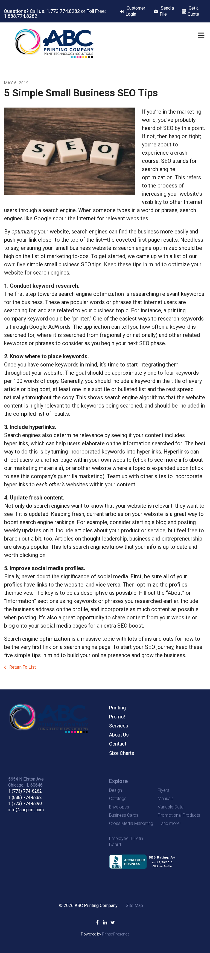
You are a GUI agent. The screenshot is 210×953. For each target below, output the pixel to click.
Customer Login (135, 11)
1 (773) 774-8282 (25, 791)
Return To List (22, 667)
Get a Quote (193, 11)
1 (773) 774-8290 (25, 803)
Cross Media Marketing (131, 823)
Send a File (167, 11)
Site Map (134, 905)
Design (115, 790)
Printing (117, 708)
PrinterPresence (115, 934)
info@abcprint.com (26, 809)
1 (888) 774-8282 (25, 797)
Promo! (117, 717)
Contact (117, 744)
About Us (119, 735)
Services (118, 726)
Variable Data (170, 807)
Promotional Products (179, 815)
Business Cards (123, 815)
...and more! (169, 823)
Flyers (163, 790)
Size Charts (121, 753)
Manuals (166, 798)
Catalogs (117, 798)
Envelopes (119, 807)
